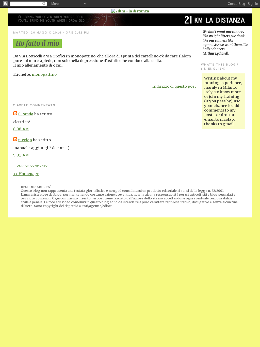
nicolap (25, 140)
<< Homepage (26, 173)
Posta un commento (31, 165)
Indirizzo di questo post (174, 86)
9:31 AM (21, 155)
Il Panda (25, 114)
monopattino (44, 74)
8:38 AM (21, 129)
